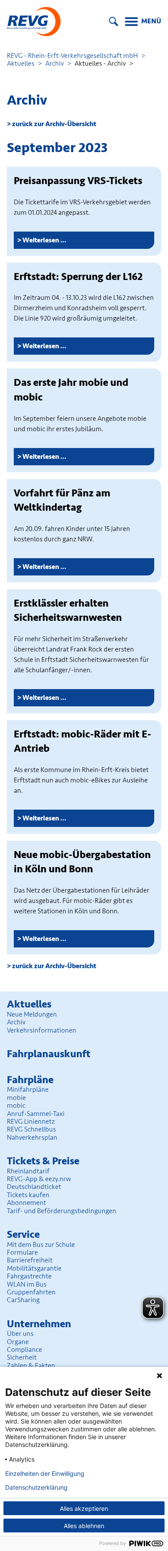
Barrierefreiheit (30, 1260)
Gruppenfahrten (31, 1292)
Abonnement (26, 1202)
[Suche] (113, 21)
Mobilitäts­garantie (34, 1268)
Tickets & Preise (43, 1161)
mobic (16, 1105)
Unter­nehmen (39, 1324)
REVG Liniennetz (31, 1121)
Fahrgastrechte (29, 1276)
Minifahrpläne (28, 1089)
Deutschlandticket (34, 1186)
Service (23, 1234)
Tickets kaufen (28, 1195)
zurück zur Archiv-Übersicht (54, 124)
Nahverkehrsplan (32, 1137)
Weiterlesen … (67, 242)
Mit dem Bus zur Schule (41, 1244)
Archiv (54, 63)
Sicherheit (22, 1357)
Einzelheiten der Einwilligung (44, 1473)
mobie (16, 1097)
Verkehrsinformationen (41, 1030)
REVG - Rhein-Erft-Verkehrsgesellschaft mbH (72, 55)
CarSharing (23, 1300)
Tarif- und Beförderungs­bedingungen (61, 1211)
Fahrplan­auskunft (48, 1054)
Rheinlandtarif (28, 1171)
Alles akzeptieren (84, 1508)
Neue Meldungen (32, 1014)
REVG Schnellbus (31, 1129)
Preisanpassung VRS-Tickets (78, 181)
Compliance (24, 1349)
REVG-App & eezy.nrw (39, 1179)
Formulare (22, 1252)
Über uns (20, 1333)
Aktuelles (20, 63)
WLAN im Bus (27, 1284)
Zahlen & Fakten (31, 1365)
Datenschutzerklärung (36, 1487)
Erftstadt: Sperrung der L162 (78, 276)
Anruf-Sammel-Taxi (36, 1113)
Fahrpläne (30, 1080)
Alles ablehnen (84, 1525)
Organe (18, 1342)
